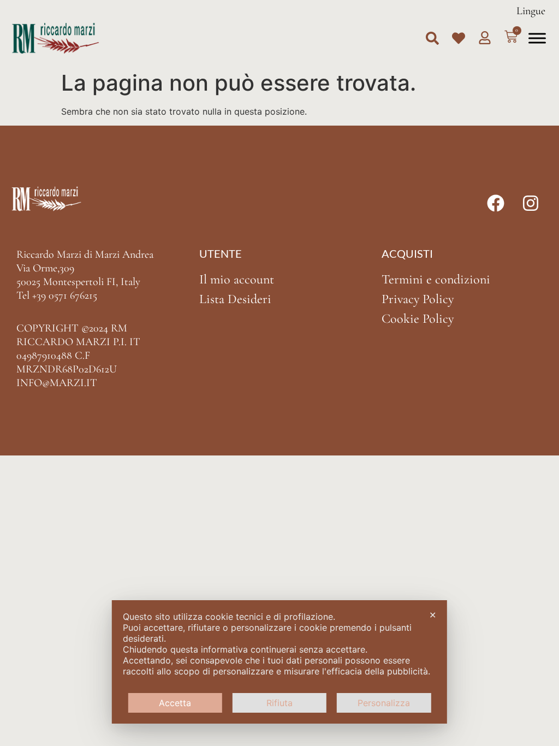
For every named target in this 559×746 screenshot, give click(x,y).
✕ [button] (432, 614)
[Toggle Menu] (537, 38)
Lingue (530, 10)
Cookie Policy (418, 319)
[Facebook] (495, 203)
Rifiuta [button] (279, 702)
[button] (432, 38)
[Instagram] (530, 203)
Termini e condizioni (436, 279)
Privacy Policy (418, 299)
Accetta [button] (175, 702)
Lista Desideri (235, 299)
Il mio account (236, 279)
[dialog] (279, 662)
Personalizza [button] (384, 702)
